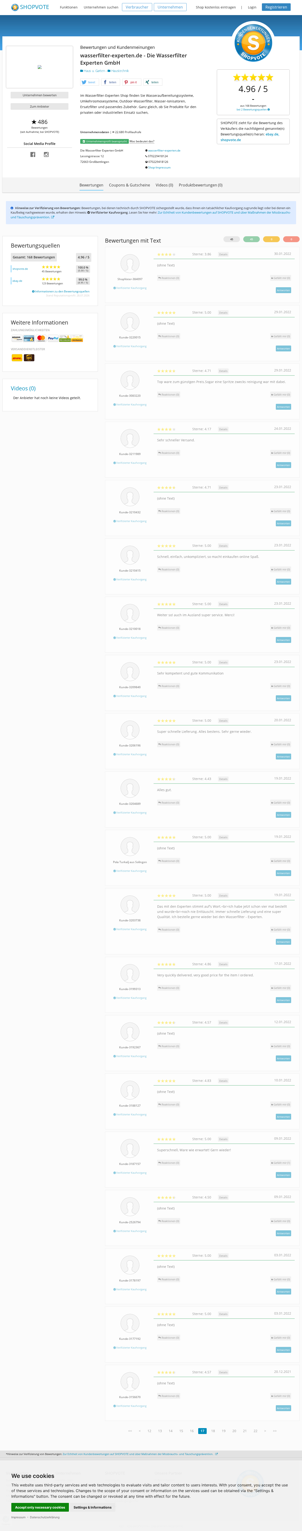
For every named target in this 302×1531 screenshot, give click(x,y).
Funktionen (69, 7)
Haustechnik (119, 70)
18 (213, 1431)
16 (192, 1431)
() (282, 278)
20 (234, 1431)
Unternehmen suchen (101, 7)
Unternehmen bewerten (40, 95)
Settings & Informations (93, 1507)
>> (275, 1431)
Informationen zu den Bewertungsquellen (61, 291)
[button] (89, 82)
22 (255, 1431)
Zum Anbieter (39, 106)
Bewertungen (91, 185)
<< (130, 1431)
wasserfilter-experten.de (164, 150)
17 (202, 1431)
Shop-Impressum (159, 167)
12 (149, 1431)
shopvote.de (20, 268)
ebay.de (17, 281)
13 (160, 1431)
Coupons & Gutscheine (129, 185)
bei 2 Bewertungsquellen (252, 109)
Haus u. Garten (94, 70)
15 (181, 1431)
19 (224, 1431)
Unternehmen (170, 7)
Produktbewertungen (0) (200, 185)
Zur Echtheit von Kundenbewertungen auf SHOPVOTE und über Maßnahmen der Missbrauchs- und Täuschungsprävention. (138, 1454)
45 (231, 239)
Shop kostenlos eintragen (216, 7)
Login (252, 7)
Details (223, 254)
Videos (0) (164, 185)
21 (245, 1431)
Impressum (18, 1517)
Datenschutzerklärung (44, 1517)
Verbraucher (137, 7)
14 (170, 1431)
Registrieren (276, 7)
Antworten (283, 290)
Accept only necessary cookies (40, 1507)
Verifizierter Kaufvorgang (131, 288)
